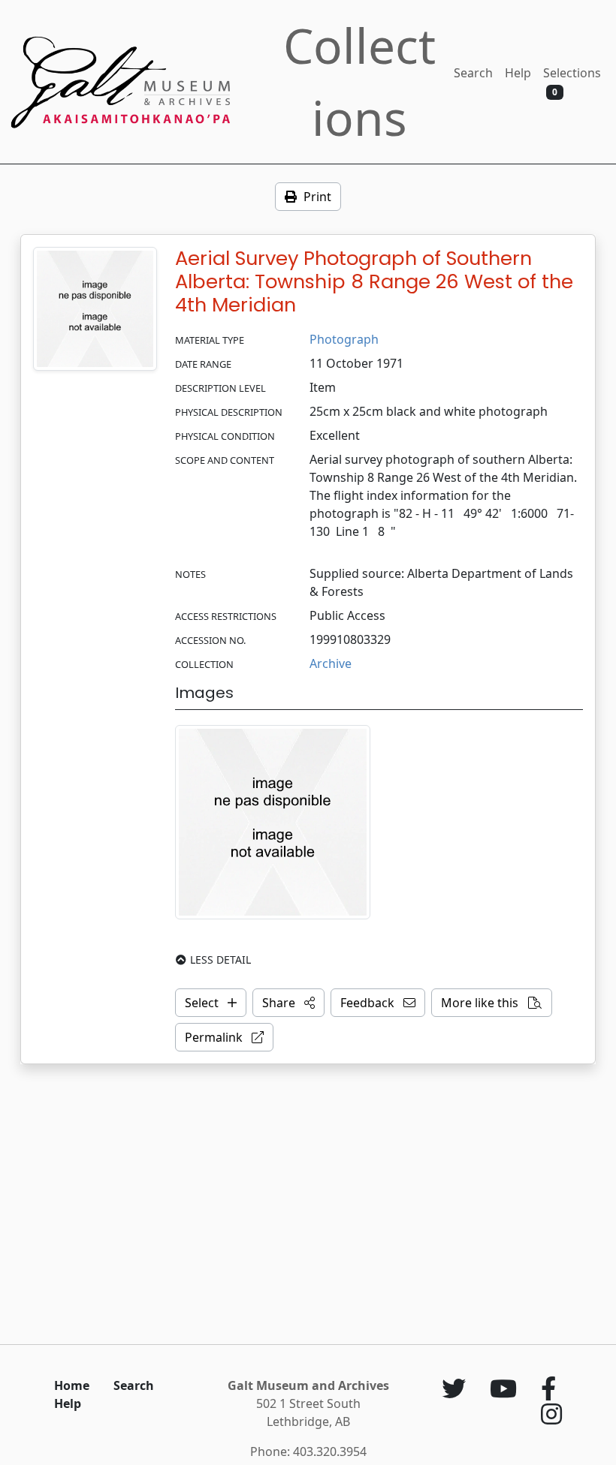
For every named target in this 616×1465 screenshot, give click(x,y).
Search (473, 73)
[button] (288, 1002)
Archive (331, 663)
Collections (359, 81)
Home (71, 1385)
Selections (572, 81)
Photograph (344, 339)
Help (518, 73)
